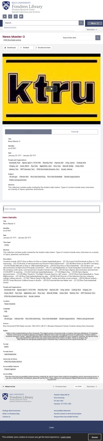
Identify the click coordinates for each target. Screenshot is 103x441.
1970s (6, 245)
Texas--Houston (9, 304)
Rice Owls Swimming (38, 177)
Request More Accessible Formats (66, 417)
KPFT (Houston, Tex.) (27, 169)
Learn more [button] (66, 437)
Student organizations (72, 177)
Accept (95, 437)
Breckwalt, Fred (14, 163)
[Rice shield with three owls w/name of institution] (22, 7)
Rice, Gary (57, 166)
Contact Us (6, 417)
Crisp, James (70, 163)
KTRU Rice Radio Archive (13, 362)
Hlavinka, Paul (48, 163)
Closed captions (10, 369)
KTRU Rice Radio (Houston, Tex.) (48, 169)
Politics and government (17, 180)
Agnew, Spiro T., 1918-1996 (31, 163)
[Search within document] (97, 37)
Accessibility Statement (62, 411)
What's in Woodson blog (11, 414)
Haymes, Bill (59, 163)
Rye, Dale (34, 166)
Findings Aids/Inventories (11, 411)
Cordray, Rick (81, 163)
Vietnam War (24, 177)
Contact (51, 427)
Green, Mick (79, 166)
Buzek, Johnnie (66, 169)
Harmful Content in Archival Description (67, 414)
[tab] (28, 131)
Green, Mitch (24, 166)
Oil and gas (13, 177)
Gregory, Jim (13, 166)
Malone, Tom (13, 169)
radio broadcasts (10, 354)
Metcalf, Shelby (68, 166)
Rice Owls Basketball (54, 177)
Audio (6, 347)
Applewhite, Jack (46, 166)
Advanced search (10, 27)
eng (5, 311)
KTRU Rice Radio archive (12, 40)
